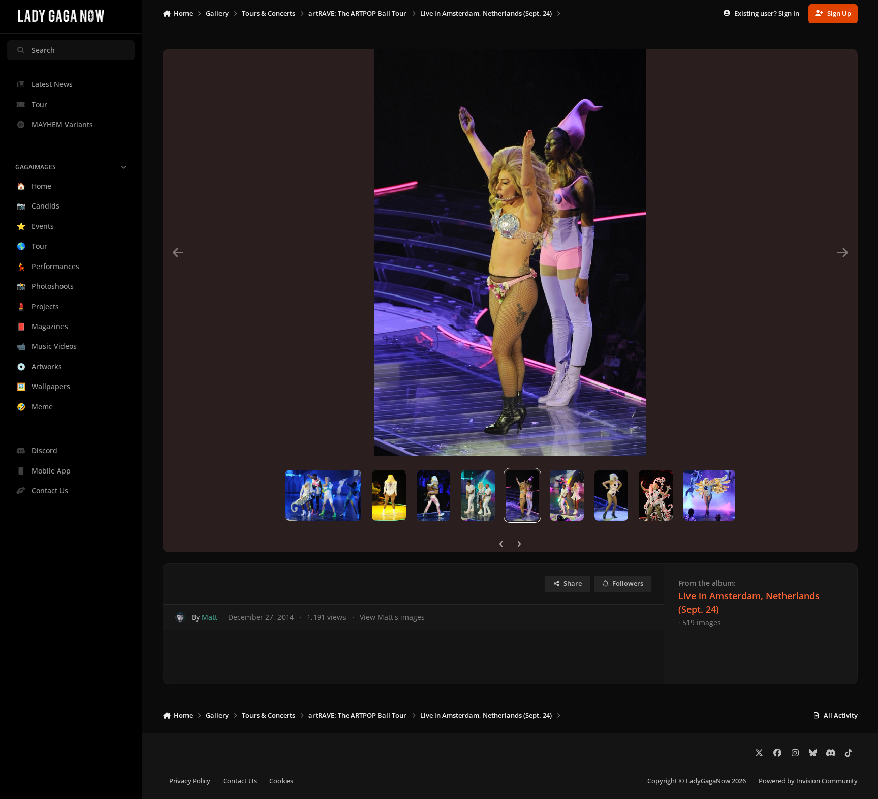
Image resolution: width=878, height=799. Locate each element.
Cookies (281, 781)
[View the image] (323, 495)
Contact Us (240, 781)
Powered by (808, 781)
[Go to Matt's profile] (180, 617)
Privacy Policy (189, 781)
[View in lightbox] (509, 252)
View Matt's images (392, 617)
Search (43, 50)
